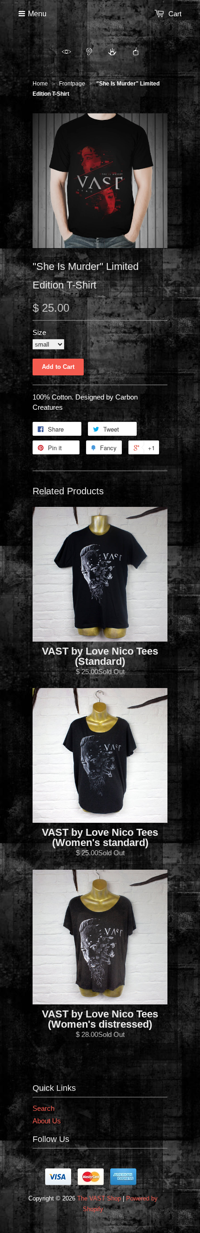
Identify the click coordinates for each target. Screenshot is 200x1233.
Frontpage (72, 83)
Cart (174, 14)
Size (39, 332)
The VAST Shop (99, 1198)
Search (43, 1108)
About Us (47, 1121)
